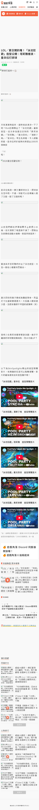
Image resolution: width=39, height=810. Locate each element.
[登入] (34, 2)
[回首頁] (6, 3)
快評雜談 (30, 7)
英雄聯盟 (11, 14)
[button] (37, 2)
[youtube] (31, 2)
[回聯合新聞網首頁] (2, 3)
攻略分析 (4, 7)
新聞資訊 (22, 7)
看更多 (19, 725)
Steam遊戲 (31, 14)
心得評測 (13, 7)
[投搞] (27, 2)
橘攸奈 (20, 14)
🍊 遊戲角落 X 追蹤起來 (16, 555)
